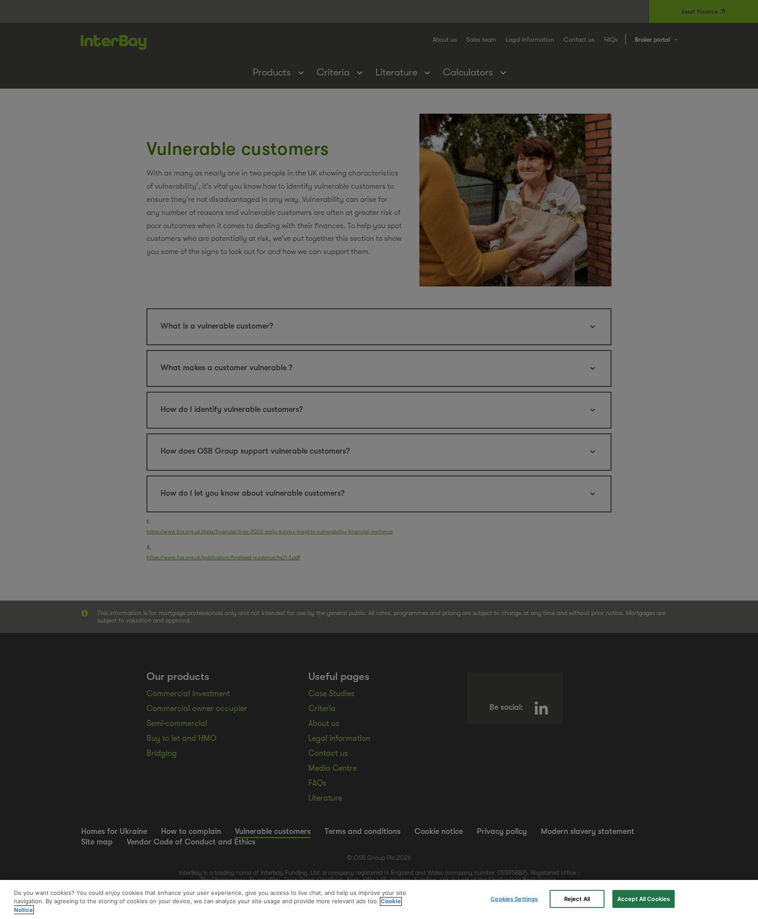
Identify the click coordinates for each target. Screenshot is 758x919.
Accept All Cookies (643, 898)
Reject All (577, 898)
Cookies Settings (514, 898)
